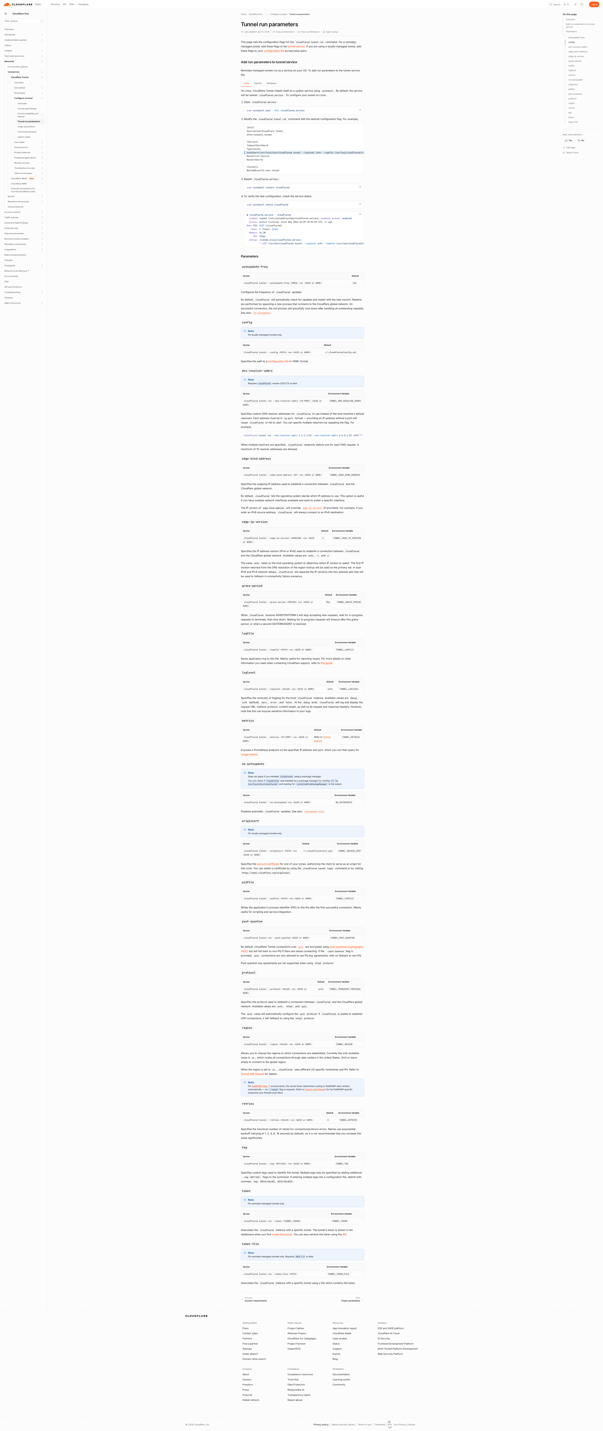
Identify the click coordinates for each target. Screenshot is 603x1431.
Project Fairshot (296, 1343)
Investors (247, 1384)
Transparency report (299, 1394)
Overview (570, 19)
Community (339, 1384)
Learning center (341, 1379)
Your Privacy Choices (404, 1424)
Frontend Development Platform (396, 1343)
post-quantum (575, 94)
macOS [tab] (258, 83)
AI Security (384, 1338)
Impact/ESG (294, 1348)
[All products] (6, 14)
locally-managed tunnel (341, 46)
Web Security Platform (390, 1353)
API (64, 4)
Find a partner (250, 1343)
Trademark (379, 1424)
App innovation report (345, 1328)
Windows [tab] (272, 83)
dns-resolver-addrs (577, 47)
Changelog (83, 4)
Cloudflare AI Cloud (388, 1333)
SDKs (72, 4)
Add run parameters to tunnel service (580, 25)
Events (336, 1353)
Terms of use (364, 1424)
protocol (572, 98)
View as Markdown (310, 31)
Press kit (247, 1394)
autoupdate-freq (576, 37)
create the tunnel (282, 1234)
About (245, 1374)
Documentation (341, 1374)
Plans (245, 1328)
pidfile (571, 89)
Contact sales (250, 1333)
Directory (55, 4)
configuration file (274, 50)
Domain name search (254, 1358)
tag (569, 112)
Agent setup (332, 31)
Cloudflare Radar (342, 1333)
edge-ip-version (576, 56)
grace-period (574, 61)
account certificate (268, 863)
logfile (571, 65)
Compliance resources (300, 1374)
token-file (573, 122)
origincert (573, 84)
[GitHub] (575, 4)
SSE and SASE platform (391, 1328)
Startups (247, 1348)
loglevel (572, 70)
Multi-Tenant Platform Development (398, 1348)
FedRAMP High (261, 1086)
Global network (250, 1399)
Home (243, 14)
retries (571, 108)
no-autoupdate (575, 79)
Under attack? (250, 1353)
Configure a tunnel (278, 14)
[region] (302, 279)
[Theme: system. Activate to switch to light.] (581, 4)
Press (245, 1389)
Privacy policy (321, 1424)
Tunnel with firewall (252, 1073)
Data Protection (296, 1384)
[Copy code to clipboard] (360, 110)
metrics (572, 75)
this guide (326, 663)
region (571, 103)
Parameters (571, 31)
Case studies (340, 1338)
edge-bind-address (577, 51)
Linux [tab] (246, 83)
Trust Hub (293, 1379)
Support (337, 1348)
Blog (335, 1358)
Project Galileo (296, 1328)
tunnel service (296, 46)
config (571, 42)
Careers (246, 1379)
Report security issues (343, 1424)
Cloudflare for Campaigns (302, 1338)
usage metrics (249, 754)
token (571, 117)
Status (336, 1343)
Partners (247, 1338)
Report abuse (295, 1399)
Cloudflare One (255, 14)
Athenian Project (297, 1333)
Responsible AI (296, 1389)
